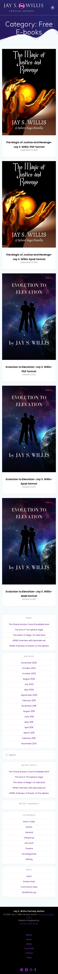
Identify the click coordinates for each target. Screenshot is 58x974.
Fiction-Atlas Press (29, 923)
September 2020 (29, 695)
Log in (29, 876)
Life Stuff (29, 843)
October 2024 (29, 668)
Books (29, 944)
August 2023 (29, 679)
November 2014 (29, 743)
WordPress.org (29, 892)
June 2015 (29, 716)
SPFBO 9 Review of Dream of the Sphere (29, 645)
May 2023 (29, 689)
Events (29, 827)
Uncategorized (29, 853)
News (29, 939)
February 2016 (29, 700)
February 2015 (29, 738)
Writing (29, 859)
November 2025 (29, 662)
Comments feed (29, 887)
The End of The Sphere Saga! (29, 629)
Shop (29, 957)
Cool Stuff (29, 948)
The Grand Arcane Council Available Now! (29, 624)
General (29, 832)
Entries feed (29, 881)
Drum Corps (29, 821)
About (29, 934)
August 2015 (29, 711)
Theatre (29, 848)
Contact (29, 953)
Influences (29, 837)
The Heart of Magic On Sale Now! (29, 635)
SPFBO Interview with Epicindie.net (29, 640)
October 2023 (29, 673)
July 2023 (29, 684)
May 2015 (29, 722)
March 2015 (29, 732)
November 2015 (29, 705)
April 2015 (29, 727)
